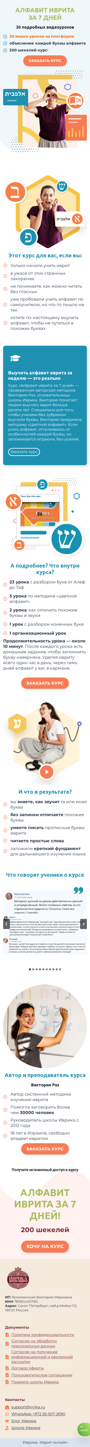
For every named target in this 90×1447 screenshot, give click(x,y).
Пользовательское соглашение (41, 1375)
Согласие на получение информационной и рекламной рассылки (42, 1357)
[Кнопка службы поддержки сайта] (83, 1429)
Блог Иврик (22, 1421)
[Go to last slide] (6, 924)
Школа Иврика (25, 1427)
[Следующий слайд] (83, 924)
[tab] (30, 969)
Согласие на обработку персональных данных (34, 1343)
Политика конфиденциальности (42, 1334)
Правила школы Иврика (35, 1382)
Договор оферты (27, 1368)
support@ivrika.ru (28, 1407)
